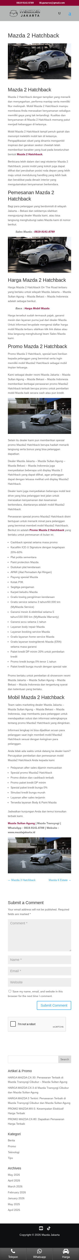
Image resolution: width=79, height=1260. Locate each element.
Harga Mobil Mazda (37, 308)
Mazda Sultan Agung (21, 823)
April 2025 (14, 1209)
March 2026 (15, 1186)
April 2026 (14, 1180)
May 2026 (14, 1174)
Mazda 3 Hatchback (21, 880)
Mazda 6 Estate (60, 880)
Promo (12, 1146)
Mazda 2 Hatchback (29, 154)
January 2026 (16, 1198)
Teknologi (13, 1152)
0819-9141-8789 (44, 231)
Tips (10, 1157)
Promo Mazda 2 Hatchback (47, 530)
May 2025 (14, 1204)
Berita (11, 1140)
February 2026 (17, 1192)
